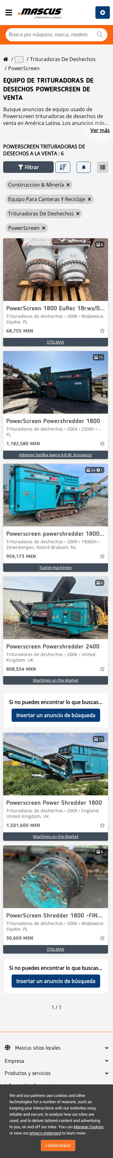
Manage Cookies (89, 1126)
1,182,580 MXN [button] (23, 444)
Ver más (100, 130)
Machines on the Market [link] (55, 680)
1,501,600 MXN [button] (23, 825)
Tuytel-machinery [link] (55, 567)
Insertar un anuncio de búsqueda (55, 715)
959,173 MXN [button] (21, 556)
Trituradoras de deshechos (63, 59)
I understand (58, 1145)
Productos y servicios (28, 1073)
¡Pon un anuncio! (102, 12)
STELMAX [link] (55, 342)
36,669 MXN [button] (19, 938)
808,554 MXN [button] (21, 669)
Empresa (14, 1061)
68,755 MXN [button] (19, 331)
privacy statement (45, 1133)
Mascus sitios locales (38, 1048)
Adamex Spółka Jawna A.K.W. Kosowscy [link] (55, 455)
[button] (28, 167)
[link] (55, 269)
